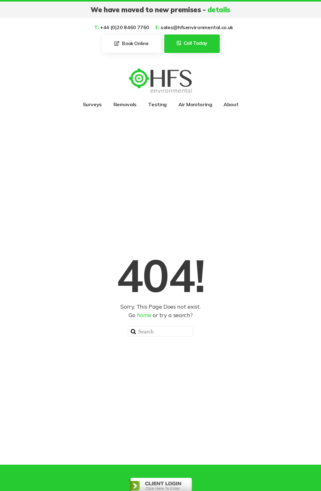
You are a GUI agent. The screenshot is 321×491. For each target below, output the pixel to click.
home (144, 315)
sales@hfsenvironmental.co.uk (194, 27)
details (219, 9)
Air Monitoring (195, 104)
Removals (125, 104)
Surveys (92, 104)
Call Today (194, 43)
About (231, 104)
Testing (157, 104)
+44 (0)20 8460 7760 (121, 27)
